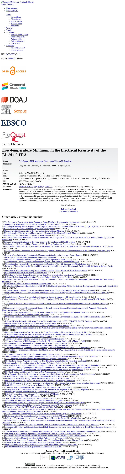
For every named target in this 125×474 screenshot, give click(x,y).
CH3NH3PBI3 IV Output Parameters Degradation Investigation (29, 229)
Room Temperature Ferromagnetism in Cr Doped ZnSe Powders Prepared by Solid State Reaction (43, 414)
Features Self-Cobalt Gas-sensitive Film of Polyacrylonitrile (28, 284)
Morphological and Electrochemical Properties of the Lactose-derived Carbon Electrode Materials (41, 233)
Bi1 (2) (41, 187)
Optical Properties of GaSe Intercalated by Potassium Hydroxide (30, 385)
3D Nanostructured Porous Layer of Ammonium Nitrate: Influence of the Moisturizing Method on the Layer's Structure (51, 356)
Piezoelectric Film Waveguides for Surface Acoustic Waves (27, 235)
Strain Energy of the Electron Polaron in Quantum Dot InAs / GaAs (31, 392)
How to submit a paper (19, 35)
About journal (16, 19)
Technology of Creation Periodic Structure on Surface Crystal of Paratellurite (34, 339)
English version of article (68, 211)
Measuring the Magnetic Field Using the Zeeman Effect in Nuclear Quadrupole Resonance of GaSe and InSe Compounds (52, 425)
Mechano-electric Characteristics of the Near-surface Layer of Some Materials (34, 231)
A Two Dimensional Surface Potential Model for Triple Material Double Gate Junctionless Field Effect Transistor (48, 334)
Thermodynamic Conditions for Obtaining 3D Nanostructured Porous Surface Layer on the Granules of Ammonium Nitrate (52, 431)
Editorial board (16, 24)
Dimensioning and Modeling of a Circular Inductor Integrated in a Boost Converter (37, 326)
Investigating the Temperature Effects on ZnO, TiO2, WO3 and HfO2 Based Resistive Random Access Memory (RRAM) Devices (55, 299)
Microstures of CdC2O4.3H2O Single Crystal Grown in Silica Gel (31, 407)
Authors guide (16, 39)
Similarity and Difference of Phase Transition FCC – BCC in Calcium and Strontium (38, 244)
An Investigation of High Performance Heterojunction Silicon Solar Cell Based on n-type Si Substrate (44, 370)
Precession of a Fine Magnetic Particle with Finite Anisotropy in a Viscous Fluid (36, 438)
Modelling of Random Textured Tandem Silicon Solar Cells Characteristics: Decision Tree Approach (44, 275)
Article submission (18, 41)
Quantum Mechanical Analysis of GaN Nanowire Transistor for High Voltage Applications (40, 381)
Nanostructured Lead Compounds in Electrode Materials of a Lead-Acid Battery (36, 343)
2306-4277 (12, 58)
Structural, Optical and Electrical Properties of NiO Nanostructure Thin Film (34, 372)
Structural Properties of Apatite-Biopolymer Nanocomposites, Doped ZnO (33, 447)
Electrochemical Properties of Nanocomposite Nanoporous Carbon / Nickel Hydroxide (38, 405)
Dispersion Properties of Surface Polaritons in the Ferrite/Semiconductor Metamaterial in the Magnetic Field (46, 332)
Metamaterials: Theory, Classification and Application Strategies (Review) (33, 442)
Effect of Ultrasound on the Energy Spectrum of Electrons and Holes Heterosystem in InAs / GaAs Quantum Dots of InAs (52, 383)
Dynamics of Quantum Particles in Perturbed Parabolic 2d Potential (31, 257)
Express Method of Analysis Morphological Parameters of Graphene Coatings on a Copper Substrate (44, 255)
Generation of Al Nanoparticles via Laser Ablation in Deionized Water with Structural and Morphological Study (48, 264)
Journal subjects (17, 50)
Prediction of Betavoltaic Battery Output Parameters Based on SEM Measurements (37, 378)
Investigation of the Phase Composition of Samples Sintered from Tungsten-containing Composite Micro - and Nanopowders (53, 365)
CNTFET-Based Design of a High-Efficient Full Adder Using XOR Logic (34, 376)
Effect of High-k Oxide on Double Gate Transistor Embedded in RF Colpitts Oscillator (38, 277)
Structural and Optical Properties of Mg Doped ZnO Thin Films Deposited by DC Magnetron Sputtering (45, 361)
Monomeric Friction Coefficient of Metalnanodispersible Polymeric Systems (34, 400)
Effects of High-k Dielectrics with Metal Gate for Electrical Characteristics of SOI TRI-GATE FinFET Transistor (48, 321)
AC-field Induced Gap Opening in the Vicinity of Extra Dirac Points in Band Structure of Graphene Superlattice (48, 367)
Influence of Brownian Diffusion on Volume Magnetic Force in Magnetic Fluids (36, 345)
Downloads (15, 43)
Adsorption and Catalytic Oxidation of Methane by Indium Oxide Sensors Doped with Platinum (42, 262)
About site (15, 26)
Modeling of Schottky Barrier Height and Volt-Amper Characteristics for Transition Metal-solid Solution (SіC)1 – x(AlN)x (51, 226)
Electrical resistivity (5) (28, 187)
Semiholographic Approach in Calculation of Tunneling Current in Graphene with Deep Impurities (43, 297)
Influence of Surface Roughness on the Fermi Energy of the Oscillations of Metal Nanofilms (39, 242)
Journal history (16, 21)
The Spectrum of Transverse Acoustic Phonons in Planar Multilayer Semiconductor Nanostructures (42, 222)
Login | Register (7, 4)
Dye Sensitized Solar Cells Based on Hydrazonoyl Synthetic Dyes (30, 323)
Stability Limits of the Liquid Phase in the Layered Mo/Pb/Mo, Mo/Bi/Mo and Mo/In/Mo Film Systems (45, 403)
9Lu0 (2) (48, 187)
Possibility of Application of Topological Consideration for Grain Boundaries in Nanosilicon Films (43, 434)
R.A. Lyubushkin (51, 161)
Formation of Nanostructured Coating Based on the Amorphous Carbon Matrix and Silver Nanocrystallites (46, 270)
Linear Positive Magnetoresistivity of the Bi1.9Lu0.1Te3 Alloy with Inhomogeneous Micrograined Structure (47, 312)
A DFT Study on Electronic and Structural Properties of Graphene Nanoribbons (36, 359)
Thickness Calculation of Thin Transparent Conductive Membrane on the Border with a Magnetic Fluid (45, 341)
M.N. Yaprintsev (36, 161)
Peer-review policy (18, 48)
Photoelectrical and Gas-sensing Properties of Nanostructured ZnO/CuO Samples (36, 416)
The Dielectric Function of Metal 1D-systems (22, 396)
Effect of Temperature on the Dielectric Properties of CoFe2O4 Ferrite (32, 394)
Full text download (68, 209)
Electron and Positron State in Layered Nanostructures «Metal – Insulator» (33, 354)
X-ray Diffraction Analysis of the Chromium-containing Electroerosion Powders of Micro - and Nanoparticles (47, 348)
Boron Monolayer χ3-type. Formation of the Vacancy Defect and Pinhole (33, 363)
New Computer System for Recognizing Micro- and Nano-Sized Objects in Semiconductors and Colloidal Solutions (50, 374)
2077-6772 (10, 54)
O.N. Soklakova (65, 161)
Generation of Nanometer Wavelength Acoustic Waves (26, 273)
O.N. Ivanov (24, 161)
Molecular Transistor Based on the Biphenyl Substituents (27, 315)
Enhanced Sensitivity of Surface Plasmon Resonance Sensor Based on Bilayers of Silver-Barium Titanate (45, 436)
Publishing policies (18, 37)
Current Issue (16, 17)
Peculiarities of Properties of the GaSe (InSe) (38, 259)
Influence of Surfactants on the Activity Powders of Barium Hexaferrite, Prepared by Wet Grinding (43, 418)
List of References (68, 205)
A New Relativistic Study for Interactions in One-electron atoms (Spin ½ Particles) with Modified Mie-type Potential (50, 290)
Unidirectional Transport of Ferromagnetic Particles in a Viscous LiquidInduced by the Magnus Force (44, 440)
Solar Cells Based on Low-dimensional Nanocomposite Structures (30, 398)
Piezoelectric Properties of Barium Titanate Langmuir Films (28, 337)
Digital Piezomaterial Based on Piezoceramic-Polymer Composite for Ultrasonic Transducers (41, 445)
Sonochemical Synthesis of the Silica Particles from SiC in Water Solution (32, 224)
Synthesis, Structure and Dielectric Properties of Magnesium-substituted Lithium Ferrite (38, 387)
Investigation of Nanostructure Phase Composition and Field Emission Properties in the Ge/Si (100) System (46, 389)
